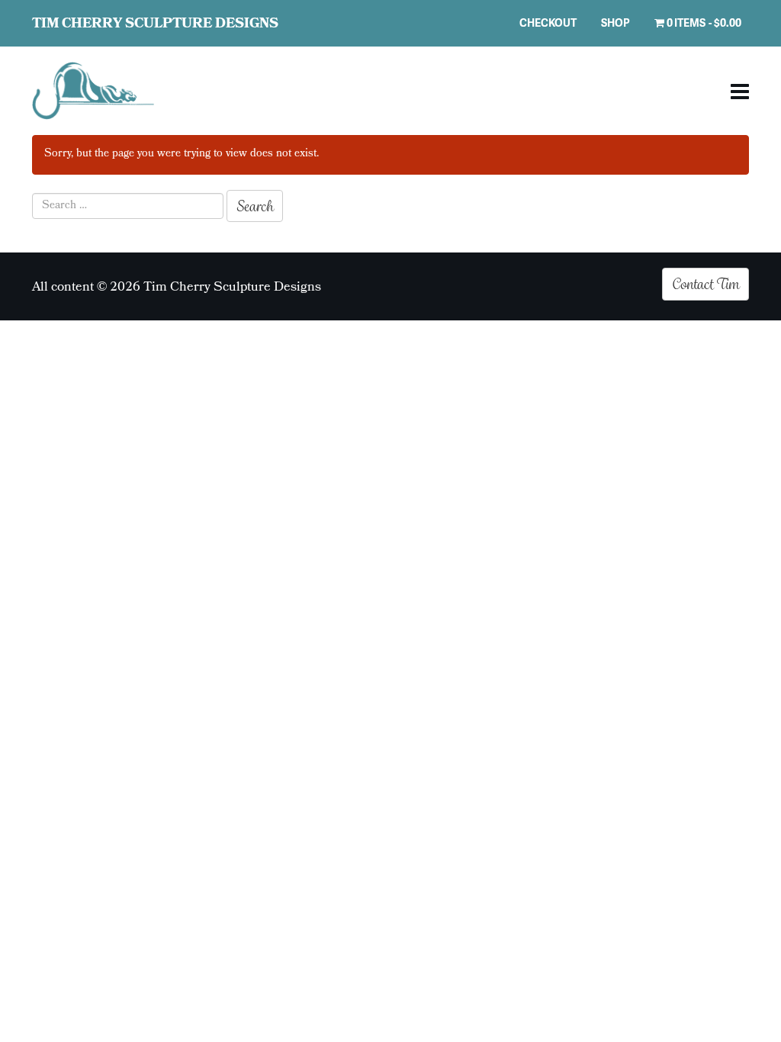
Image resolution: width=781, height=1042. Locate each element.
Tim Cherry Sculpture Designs (155, 25)
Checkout (548, 22)
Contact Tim (705, 283)
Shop (615, 22)
